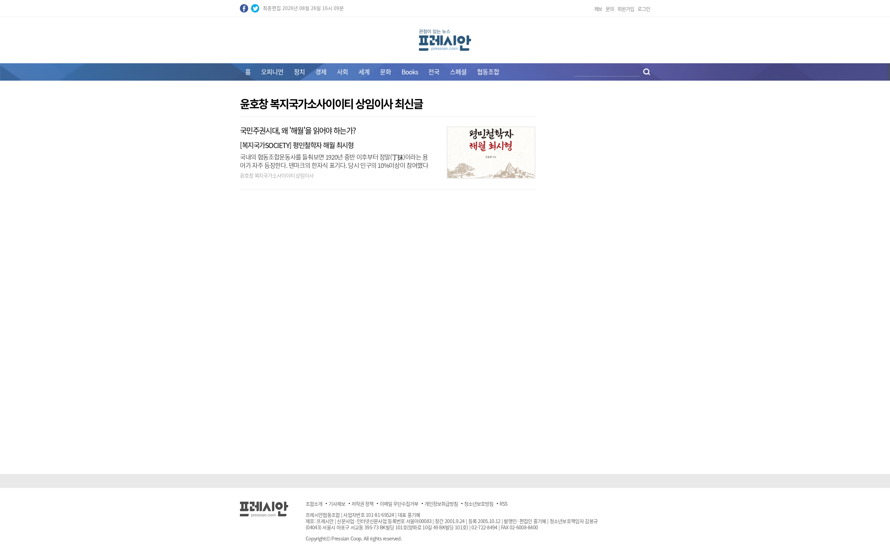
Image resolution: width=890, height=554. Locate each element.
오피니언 (272, 71)
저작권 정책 (362, 503)
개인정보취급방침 (441, 503)
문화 (385, 71)
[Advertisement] (181, 202)
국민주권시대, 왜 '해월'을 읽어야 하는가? (297, 130)
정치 (299, 71)
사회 (342, 71)
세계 (364, 71)
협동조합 (488, 71)
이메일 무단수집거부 (399, 503)
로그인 (644, 8)
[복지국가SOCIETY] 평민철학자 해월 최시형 (296, 145)
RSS (503, 503)
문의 (610, 8)
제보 (598, 8)
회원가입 (625, 8)
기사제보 (337, 503)
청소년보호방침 (478, 503)
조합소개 (314, 503)
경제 (320, 71)
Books (410, 71)
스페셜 (458, 71)
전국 (433, 71)
